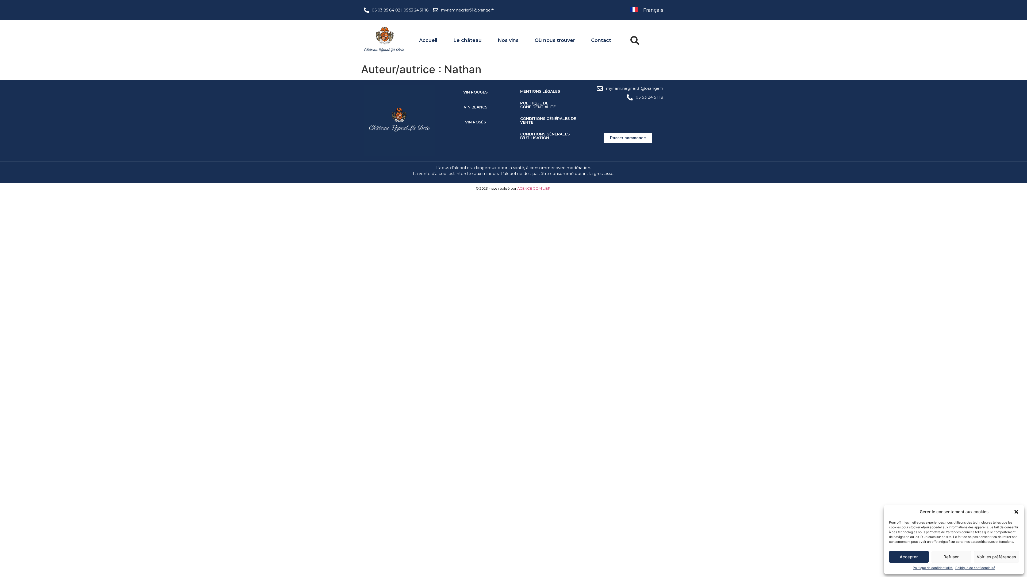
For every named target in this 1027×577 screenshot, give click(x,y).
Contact (601, 40)
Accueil (428, 40)
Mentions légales (540, 91)
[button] (1016, 511)
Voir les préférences (996, 556)
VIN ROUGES (475, 92)
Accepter (909, 556)
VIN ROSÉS (475, 122)
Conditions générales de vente (548, 120)
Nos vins (508, 40)
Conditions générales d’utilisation (545, 136)
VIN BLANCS (475, 107)
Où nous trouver (555, 40)
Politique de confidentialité (933, 568)
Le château (467, 40)
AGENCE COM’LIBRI (534, 188)
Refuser (951, 556)
